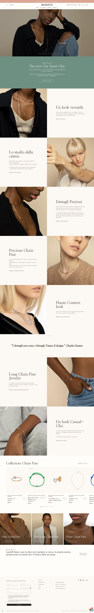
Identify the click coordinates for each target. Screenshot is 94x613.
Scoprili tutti (83, 463)
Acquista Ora (8, 541)
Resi (39, 586)
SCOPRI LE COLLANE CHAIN (63, 316)
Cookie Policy (85, 610)
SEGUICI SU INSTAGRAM (83, 554)
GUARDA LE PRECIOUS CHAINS (16, 270)
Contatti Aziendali (60, 584)
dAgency (37, 610)
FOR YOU (11, 4)
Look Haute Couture (47, 30)
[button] (91, 610)
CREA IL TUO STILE (60, 118)
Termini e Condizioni (65, 610)
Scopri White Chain (61, 440)
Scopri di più (47, 80)
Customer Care (59, 582)
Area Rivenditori (60, 588)
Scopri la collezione (15, 172)
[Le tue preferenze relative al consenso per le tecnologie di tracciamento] (2, 611)
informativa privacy (14, 601)
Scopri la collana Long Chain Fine (18, 389)
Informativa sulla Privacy (76, 610)
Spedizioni (41, 584)
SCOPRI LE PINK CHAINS (62, 221)
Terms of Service (60, 586)
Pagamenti (41, 582)
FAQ (39, 588)
